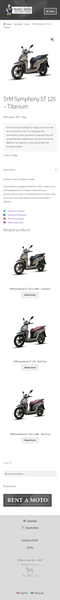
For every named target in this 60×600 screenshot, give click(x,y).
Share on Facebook (17, 214)
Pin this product (16, 218)
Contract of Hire (30, 540)
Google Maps (31, 527)
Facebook (32, 520)
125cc (26, 24)
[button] (52, 39)
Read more (30, 294)
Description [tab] (9, 169)
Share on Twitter (16, 211)
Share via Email (15, 222)
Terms (30, 547)
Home (9, 24)
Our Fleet (18, 24)
